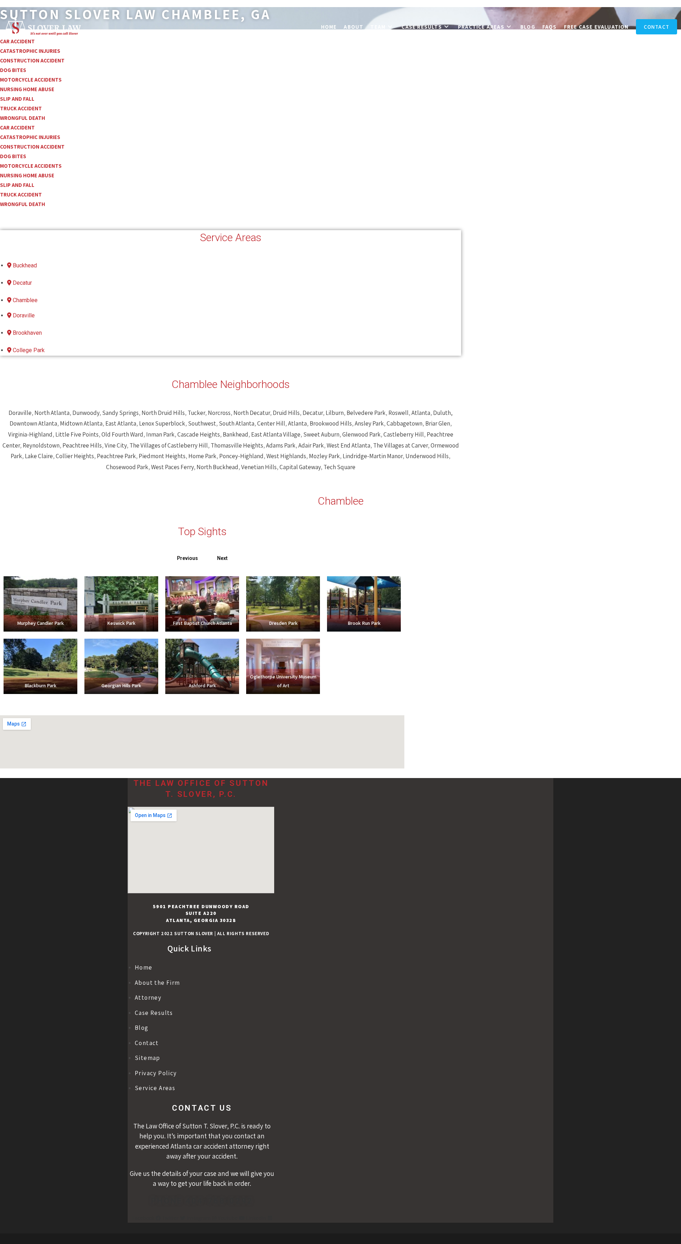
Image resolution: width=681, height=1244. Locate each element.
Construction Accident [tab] (32, 60)
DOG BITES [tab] (13, 70)
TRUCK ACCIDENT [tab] (21, 108)
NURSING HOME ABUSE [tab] (27, 89)
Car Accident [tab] (17, 127)
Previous (187, 558)
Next (222, 558)
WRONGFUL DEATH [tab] (22, 118)
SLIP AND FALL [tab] (17, 98)
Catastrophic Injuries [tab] (30, 51)
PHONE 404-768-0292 (202, 1200)
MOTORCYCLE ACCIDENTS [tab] (31, 79)
